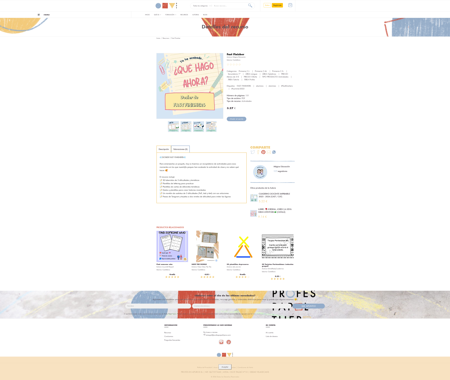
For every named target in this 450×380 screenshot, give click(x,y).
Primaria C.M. (261, 71)
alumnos (260, 86)
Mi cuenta (269, 333)
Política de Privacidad (259, 314)
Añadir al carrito (236, 119)
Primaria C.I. (244, 71)
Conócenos (168, 336)
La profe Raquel (168, 267)
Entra (267, 5)
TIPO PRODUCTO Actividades (275, 77)
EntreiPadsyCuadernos (276, 269)
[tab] (164, 149)
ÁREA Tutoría (234, 79)
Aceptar (225, 367)
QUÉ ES (157, 15)
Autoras (195, 15)
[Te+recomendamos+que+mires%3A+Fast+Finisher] (258, 152)
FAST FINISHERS (244, 86)
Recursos (184, 15)
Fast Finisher (235, 54)
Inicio (147, 15)
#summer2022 (237, 89)
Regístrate (277, 5)
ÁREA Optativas (269, 74)
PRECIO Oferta (251, 77)
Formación (170, 15)
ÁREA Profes (249, 79)
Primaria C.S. (278, 71)
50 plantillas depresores (238, 264)
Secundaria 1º (234, 74)
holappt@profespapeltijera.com (218, 335)
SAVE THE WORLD (199, 264)
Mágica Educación (239, 57)
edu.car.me (237, 267)
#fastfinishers (287, 86)
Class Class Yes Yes (204, 267)
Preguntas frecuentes (172, 340)
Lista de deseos (272, 336)
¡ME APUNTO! (309, 306)
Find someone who (164, 264)
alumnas (273, 86)
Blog (205, 15)
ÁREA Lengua (252, 74)
